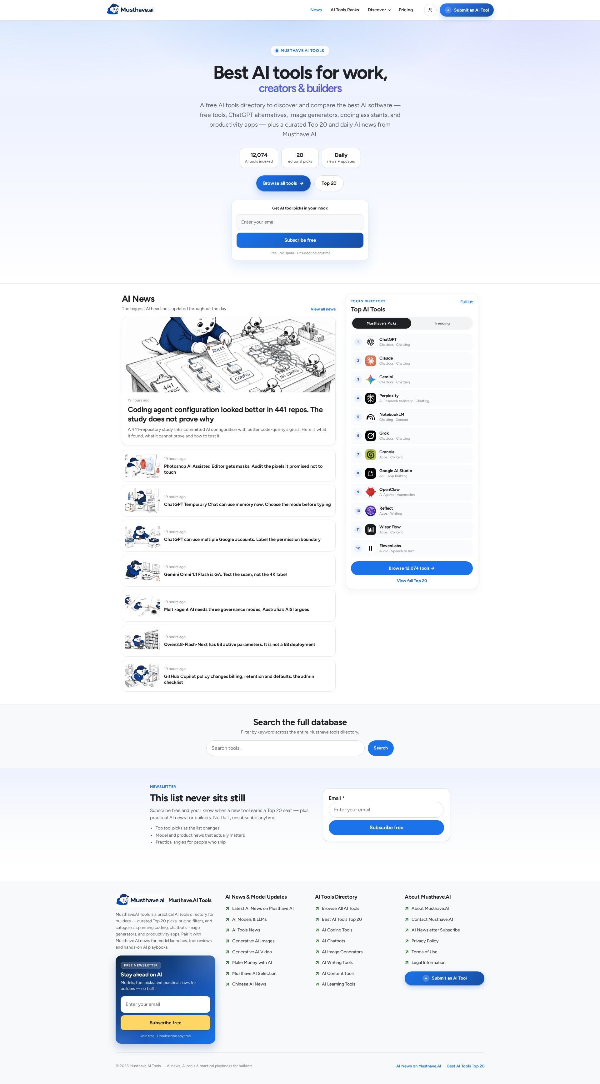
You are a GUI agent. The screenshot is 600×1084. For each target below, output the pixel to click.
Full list (466, 302)
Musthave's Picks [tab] (382, 323)
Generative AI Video (252, 952)
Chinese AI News (249, 984)
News (316, 10)
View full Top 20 (412, 580)
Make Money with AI (252, 962)
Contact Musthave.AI (432, 919)
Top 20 (329, 183)
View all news (323, 309)
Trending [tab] (442, 323)
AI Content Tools (338, 973)
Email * (337, 798)
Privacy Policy (425, 941)
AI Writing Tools (337, 962)
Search (381, 748)
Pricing (406, 10)
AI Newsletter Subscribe (436, 930)
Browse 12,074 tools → (412, 568)
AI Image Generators (342, 952)
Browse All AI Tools (340, 908)
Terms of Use (425, 952)
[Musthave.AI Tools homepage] (130, 10)
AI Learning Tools (338, 984)
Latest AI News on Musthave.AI (263, 908)
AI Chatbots (333, 941)
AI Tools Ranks (345, 10)
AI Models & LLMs (249, 919)
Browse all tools (283, 183)
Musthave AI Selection (254, 973)
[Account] (430, 10)
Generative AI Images (253, 941)
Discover (377, 10)
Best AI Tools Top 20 (342, 919)
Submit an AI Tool (468, 10)
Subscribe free (300, 240)
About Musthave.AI (430, 908)
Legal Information (429, 962)
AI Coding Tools (337, 930)
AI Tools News (246, 930)
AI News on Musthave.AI (418, 1066)
